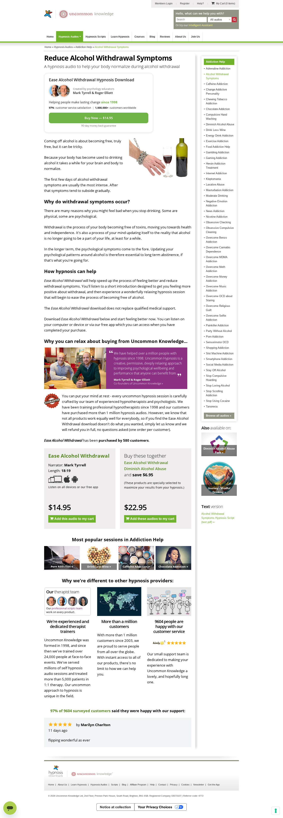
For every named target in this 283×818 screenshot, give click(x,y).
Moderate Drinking (217, 195)
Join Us (195, 36)
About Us (180, 36)
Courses (139, 36)
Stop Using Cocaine (218, 400)
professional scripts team (67, 608)
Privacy (174, 796)
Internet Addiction (216, 173)
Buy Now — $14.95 (99, 118)
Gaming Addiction (216, 158)
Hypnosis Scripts (96, 36)
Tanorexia (212, 406)
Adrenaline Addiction (218, 68)
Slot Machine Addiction (219, 353)
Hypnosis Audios (69, 36)
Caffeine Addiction (217, 83)
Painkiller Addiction (217, 325)
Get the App (214, 796)
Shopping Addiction (217, 347)
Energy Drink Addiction (219, 135)
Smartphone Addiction (219, 359)
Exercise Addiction (217, 141)
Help (152, 796)
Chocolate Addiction (218, 109)
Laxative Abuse (215, 184)
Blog (152, 36)
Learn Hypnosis (120, 36)
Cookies (185, 796)
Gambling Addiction (217, 152)
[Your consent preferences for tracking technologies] (276, 811)
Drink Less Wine (216, 130)
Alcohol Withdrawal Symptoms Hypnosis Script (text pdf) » (217, 518)
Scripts (114, 796)
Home (50, 36)
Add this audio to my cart (74, 519)
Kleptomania (213, 178)
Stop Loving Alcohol (218, 385)
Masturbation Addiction (219, 190)
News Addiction (215, 211)
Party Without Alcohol (219, 331)
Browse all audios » (218, 415)
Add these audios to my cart (152, 519)
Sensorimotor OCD (217, 342)
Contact (162, 796)
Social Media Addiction (219, 364)
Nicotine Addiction (216, 216)
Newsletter (198, 796)
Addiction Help (215, 61)
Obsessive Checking (218, 222)
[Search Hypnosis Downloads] (234, 19)
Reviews (165, 36)
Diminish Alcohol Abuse (145, 468)
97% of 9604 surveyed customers (80, 710)
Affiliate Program (138, 796)
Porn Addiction (214, 336)
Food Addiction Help (218, 146)
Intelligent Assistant (201, 25)
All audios (216, 19)
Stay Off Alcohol (216, 370)
